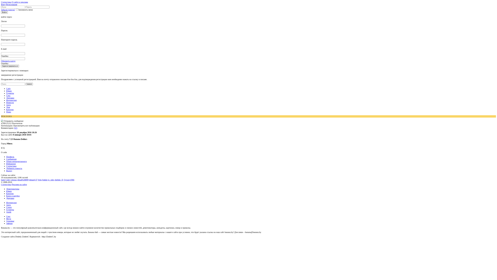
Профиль (10, 157)
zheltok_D (59, 180)
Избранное (11, 164)
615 (15, 128)
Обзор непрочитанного (16, 161)
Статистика (6, 2)
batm (3, 180)
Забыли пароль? (8, 10)
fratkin (44, 180)
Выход (9, 171)
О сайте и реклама (20, 2)
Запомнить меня (25, 10)
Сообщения (11, 159)
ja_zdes (51, 180)
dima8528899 (23, 180)
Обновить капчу (8, 61)
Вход (3, 4)
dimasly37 (33, 180)
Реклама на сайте (19, 184)
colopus (13, 180)
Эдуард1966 (69, 180)
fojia (40, 180)
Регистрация (11, 4)
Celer (8, 180)
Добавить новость (14, 168)
